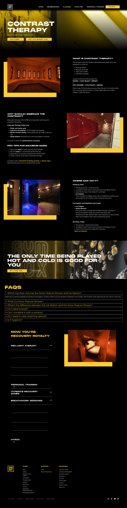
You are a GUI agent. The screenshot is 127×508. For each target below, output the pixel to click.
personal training (24, 384)
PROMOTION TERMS (50, 498)
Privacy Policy (40, 498)
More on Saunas (80, 231)
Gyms (40, 7)
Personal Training (95, 7)
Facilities (79, 7)
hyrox (15, 439)
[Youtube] (115, 499)
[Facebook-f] (111, 499)
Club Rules (20, 498)
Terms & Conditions (29, 498)
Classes (67, 7)
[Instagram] (108, 499)
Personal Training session (29, 161)
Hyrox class (46, 161)
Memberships (53, 7)
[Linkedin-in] (118, 499)
